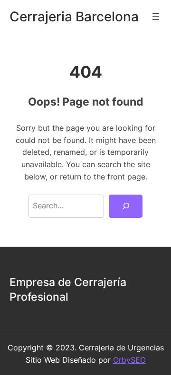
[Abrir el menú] (156, 16)
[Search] (125, 206)
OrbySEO (129, 360)
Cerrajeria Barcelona (74, 17)
